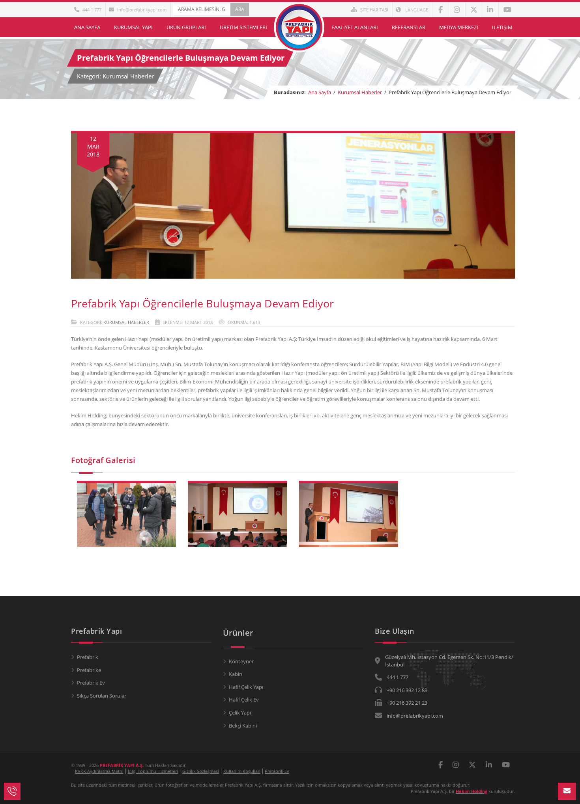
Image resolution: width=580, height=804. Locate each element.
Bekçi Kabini (243, 725)
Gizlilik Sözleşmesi (200, 771)
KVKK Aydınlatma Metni (99, 771)
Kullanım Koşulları (241, 771)
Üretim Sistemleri (243, 27)
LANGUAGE (416, 10)
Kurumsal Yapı (133, 27)
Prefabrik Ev (91, 682)
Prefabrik (87, 657)
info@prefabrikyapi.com (142, 10)
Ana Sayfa (87, 27)
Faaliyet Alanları (354, 27)
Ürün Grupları (186, 27)
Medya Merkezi (458, 27)
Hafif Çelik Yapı (246, 686)
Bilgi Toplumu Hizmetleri (153, 771)
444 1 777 (91, 10)
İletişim (502, 27)
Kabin (235, 673)
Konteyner (241, 661)
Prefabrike (89, 670)
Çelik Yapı (240, 712)
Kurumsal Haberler (360, 92)
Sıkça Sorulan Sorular (101, 695)
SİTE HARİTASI (374, 10)
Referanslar (408, 27)
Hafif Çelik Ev (244, 699)
